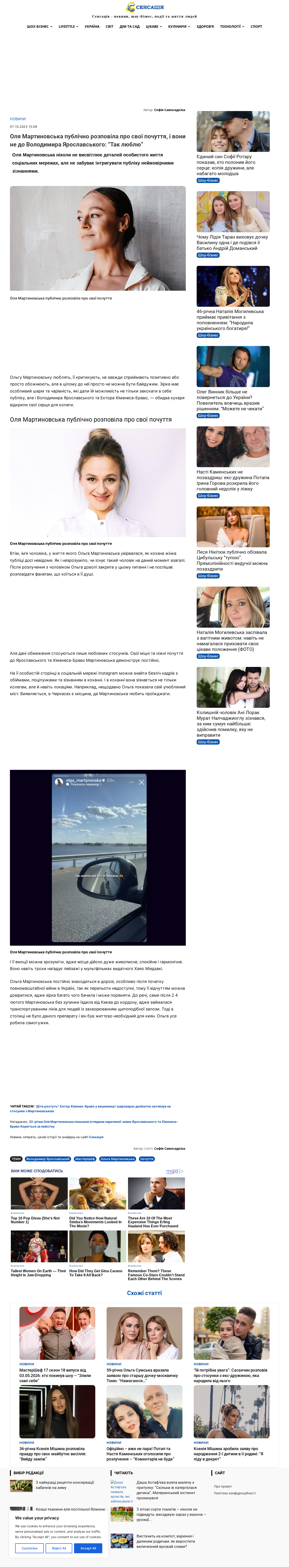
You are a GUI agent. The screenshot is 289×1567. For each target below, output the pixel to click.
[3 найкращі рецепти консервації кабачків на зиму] (21, 1486)
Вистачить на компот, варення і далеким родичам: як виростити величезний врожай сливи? (166, 1541)
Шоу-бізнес (208, 180)
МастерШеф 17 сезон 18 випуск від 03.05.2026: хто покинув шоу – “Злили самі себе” (55, 1375)
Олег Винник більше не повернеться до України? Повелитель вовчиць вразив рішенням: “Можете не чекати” (230, 400)
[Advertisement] (144, 69)
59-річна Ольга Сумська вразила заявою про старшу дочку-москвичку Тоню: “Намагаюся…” (142, 1375)
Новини (18, 119)
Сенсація (96, 1137)
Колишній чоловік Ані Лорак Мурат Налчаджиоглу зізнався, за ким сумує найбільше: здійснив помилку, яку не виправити (231, 724)
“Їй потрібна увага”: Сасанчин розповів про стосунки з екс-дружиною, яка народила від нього (230, 1375)
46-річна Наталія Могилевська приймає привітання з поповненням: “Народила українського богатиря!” (230, 320)
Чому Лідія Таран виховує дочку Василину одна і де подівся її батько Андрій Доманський (232, 242)
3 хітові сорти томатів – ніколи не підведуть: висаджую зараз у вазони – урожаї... (171, 1514)
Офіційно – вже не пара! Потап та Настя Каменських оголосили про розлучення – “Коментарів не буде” (140, 1454)
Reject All (59, 1548)
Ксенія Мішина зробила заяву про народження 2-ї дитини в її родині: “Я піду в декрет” (228, 1454)
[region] (58, 1534)
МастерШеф (85, 1159)
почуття (146, 1159)
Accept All (88, 1548)
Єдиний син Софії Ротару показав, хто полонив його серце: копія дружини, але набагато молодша (226, 165)
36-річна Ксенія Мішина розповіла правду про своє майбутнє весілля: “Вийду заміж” (52, 1454)
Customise (29, 1548)
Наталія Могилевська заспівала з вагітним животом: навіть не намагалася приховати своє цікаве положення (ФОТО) (232, 641)
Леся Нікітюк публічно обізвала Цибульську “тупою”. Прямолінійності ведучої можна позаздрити (232, 560)
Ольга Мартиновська (118, 1159)
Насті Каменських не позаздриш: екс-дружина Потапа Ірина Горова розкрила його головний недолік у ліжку (233, 480)
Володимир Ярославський (48, 1159)
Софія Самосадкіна (169, 110)
